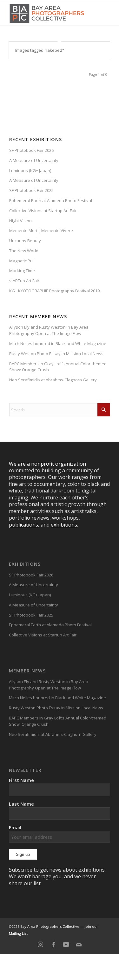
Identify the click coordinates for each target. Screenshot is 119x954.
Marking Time (22, 270)
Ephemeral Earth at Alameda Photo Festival (50, 200)
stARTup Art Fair (24, 280)
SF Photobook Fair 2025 (31, 190)
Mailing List (18, 933)
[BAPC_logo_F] (47, 13)
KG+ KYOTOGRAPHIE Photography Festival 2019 (54, 291)
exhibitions (64, 524)
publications (23, 524)
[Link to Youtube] (66, 944)
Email (15, 827)
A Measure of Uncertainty (33, 160)
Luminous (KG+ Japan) (30, 170)
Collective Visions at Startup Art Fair (43, 210)
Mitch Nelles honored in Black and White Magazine (57, 343)
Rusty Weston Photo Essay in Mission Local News (56, 353)
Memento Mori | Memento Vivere (41, 230)
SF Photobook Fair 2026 (31, 150)
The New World (23, 250)
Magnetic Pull (22, 261)
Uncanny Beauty (25, 240)
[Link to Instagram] (40, 944)
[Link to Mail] (78, 944)
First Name (21, 780)
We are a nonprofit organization (47, 463)
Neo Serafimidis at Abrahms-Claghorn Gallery (53, 380)
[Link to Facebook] (53, 944)
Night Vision (20, 221)
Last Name (21, 804)
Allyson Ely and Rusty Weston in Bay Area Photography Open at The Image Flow (49, 330)
